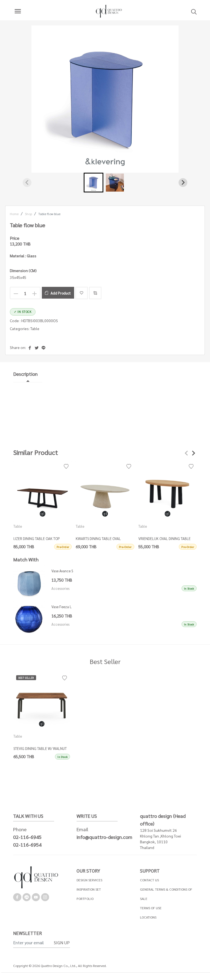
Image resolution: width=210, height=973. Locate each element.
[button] (93, 182)
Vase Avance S (62, 570)
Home (14, 214)
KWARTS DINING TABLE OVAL (98, 538)
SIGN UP (62, 942)
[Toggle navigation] (17, 11)
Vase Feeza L (61, 606)
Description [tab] (25, 374)
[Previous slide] (27, 182)
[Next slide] (183, 182)
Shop (28, 214)
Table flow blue (49, 214)
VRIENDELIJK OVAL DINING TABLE (164, 538)
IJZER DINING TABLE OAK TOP (36, 538)
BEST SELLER (26, 677)
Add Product (61, 293)
